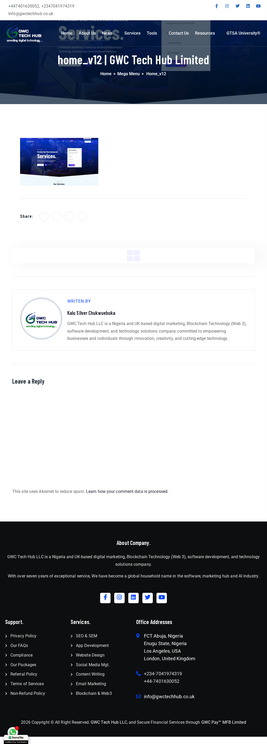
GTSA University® (243, 33)
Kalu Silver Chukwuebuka (91, 313)
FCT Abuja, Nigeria (163, 636)
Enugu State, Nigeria (165, 643)
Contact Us (179, 33)
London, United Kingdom (169, 658)
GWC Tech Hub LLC (109, 722)
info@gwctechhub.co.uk (169, 696)
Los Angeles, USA (162, 651)
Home (66, 33)
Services (132, 33)
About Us (87, 33)
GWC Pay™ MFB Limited (223, 722)
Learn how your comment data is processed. (127, 491)
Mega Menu (128, 73)
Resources (205, 33)
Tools (152, 33)
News (107, 33)
